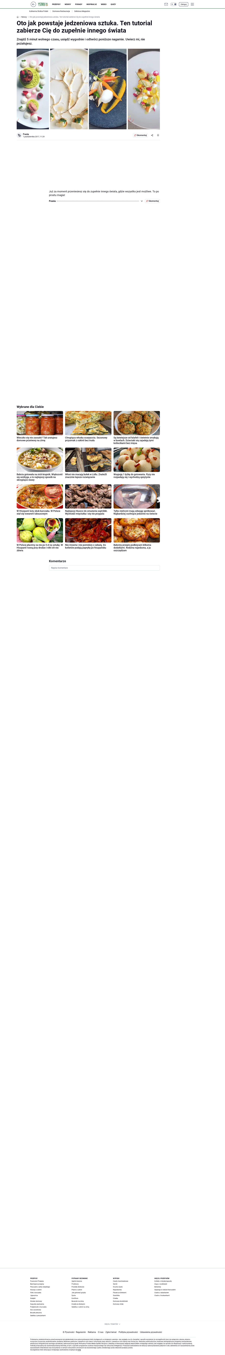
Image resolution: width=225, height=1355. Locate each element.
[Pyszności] (45, 4)
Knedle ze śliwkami (78, 1304)
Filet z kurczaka (35, 1293)
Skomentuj (142, 135)
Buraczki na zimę (78, 1301)
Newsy (68, 4)
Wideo (104, 4)
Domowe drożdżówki (120, 1301)
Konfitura (75, 1298)
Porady (78, 4)
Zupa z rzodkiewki (160, 1284)
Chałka (115, 1298)
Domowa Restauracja (61, 11)
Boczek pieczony (36, 1313)
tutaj (79, 1350)
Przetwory (75, 1284)
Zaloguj (184, 4)
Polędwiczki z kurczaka (38, 1307)
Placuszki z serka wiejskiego (40, 1287)
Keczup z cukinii (36, 1290)
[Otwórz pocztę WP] (166, 4)
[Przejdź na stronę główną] (33, 6)
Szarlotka (116, 1295)
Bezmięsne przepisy (37, 1284)
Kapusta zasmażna (37, 1304)
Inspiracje (91, 4)
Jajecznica (34, 1295)
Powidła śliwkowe (78, 1287)
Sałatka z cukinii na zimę (80, 1307)
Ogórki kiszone (77, 1281)
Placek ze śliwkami (119, 1293)
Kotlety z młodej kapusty (163, 1281)
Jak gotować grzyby (79, 1293)
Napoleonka (117, 1290)
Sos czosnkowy (35, 1310)
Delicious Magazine (82, 11)
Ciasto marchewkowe (120, 1281)
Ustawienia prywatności (150, 1332)
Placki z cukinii (77, 1290)
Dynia (74, 1295)
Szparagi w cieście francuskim (165, 1290)
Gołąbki (33, 1298)
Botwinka (157, 1287)
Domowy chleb (118, 1304)
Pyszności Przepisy (37, 1281)
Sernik (115, 1284)
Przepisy (56, 4)
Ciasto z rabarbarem (161, 1293)
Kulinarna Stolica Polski (38, 11)
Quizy (113, 4)
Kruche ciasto (118, 1287)
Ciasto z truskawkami (162, 1295)
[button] (173, 4)
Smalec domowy (36, 1301)
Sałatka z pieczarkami (38, 1315)
